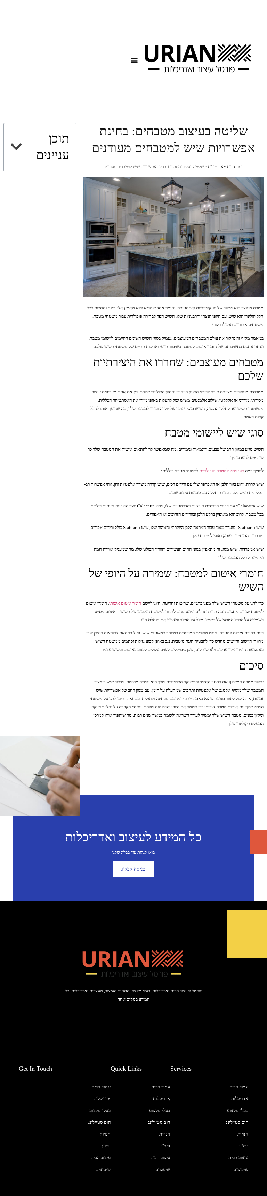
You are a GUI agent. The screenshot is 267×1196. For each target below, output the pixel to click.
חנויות (242, 1134)
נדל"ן (243, 1145)
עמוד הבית (235, 167)
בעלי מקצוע (237, 1110)
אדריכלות (215, 167)
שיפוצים (240, 1169)
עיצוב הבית (238, 1157)
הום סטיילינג (237, 1122)
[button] (134, 60)
